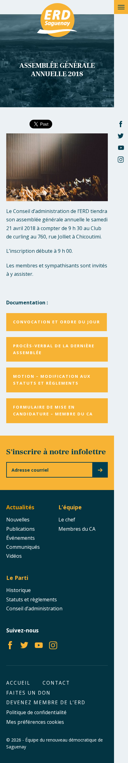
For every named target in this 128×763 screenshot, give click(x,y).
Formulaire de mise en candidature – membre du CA (53, 410)
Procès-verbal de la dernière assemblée (53, 349)
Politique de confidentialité (36, 712)
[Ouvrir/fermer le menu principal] (121, 7)
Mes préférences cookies (35, 722)
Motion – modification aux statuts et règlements (52, 379)
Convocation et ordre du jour (56, 322)
